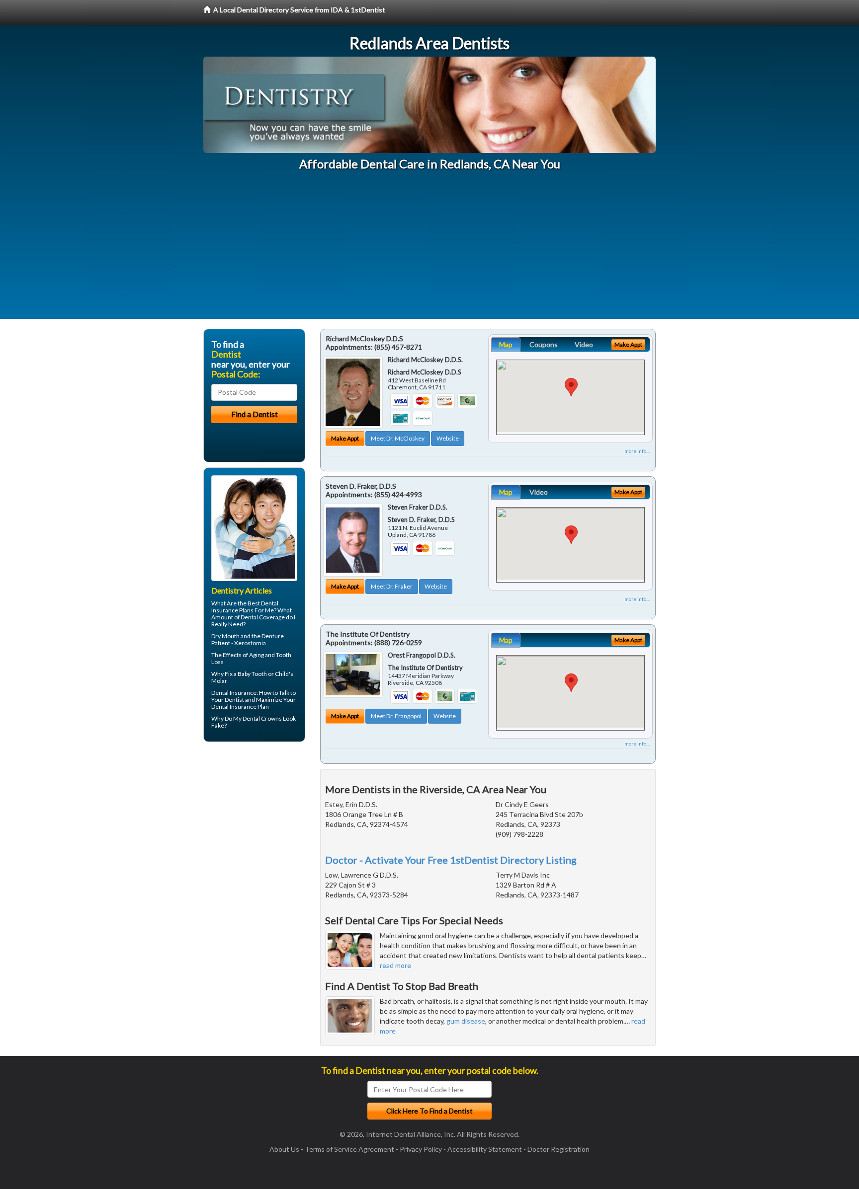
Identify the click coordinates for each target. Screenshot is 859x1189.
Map (506, 344)
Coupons (543, 344)
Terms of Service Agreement (349, 1149)
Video (584, 344)
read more (395, 965)
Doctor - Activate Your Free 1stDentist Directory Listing (451, 860)
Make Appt (345, 438)
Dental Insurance (234, 692)
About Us (284, 1149)
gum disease (465, 1021)
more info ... (637, 451)
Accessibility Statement (484, 1149)
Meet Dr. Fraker (392, 586)
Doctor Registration (558, 1149)
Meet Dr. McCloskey (398, 438)
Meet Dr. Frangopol (396, 716)
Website (447, 438)
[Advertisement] (429, 249)
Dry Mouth (225, 636)
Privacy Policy (421, 1149)
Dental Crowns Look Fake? (253, 722)
